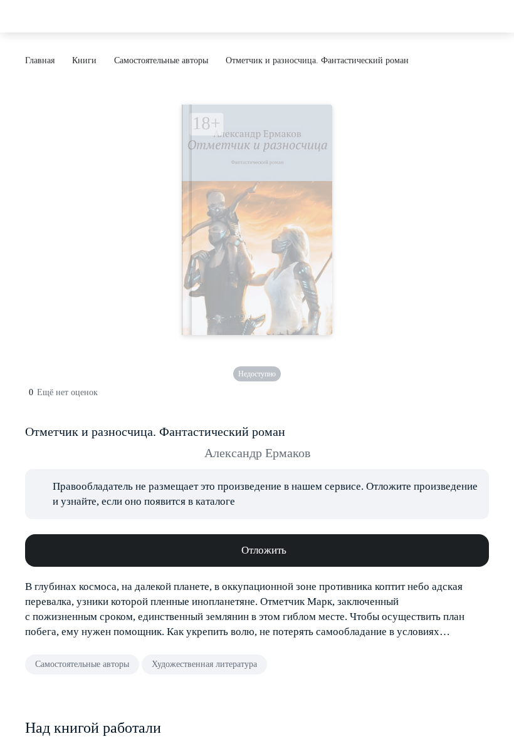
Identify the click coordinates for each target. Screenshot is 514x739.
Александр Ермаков (257, 453)
